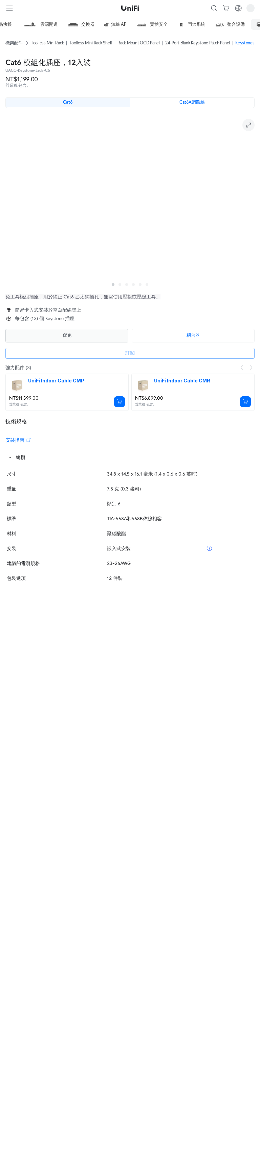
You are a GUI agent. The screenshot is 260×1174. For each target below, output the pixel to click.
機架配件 (14, 42)
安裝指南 (14, 440)
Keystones (245, 42)
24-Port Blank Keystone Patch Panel (197, 42)
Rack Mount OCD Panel (138, 42)
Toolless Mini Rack (47, 42)
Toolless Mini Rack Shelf (90, 42)
